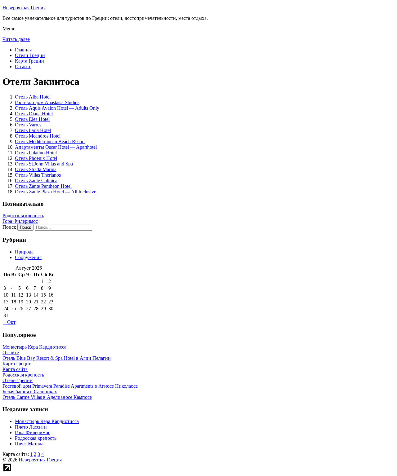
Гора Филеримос (20, 221)
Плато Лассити (31, 427)
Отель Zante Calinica (36, 180)
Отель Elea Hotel (32, 119)
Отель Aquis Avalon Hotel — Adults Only (57, 108)
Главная (23, 49)
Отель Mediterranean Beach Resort (50, 141)
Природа (24, 251)
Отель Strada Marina (35, 169)
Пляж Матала (29, 443)
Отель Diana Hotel (34, 113)
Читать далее (16, 39)
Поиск (9, 227)
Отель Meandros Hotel (37, 136)
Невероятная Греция (24, 7)
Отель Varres (28, 124)
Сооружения (28, 257)
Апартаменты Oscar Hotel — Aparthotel (56, 147)
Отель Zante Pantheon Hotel (43, 186)
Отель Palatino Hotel (36, 152)
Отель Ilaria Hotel (33, 130)
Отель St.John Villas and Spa (44, 163)
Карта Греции (29, 61)
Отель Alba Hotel (33, 96)
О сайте (23, 66)
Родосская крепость (23, 215)
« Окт (9, 322)
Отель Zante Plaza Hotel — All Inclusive (55, 191)
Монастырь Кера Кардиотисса (47, 421)
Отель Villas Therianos (38, 175)
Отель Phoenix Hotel (36, 158)
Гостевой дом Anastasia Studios (47, 102)
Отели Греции (30, 55)
